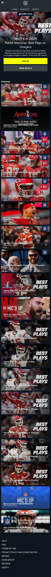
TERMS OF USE (9, 548)
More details (25, 68)
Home (14, 9)
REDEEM (6, 563)
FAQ (4, 544)
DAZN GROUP (8, 559)
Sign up (25, 61)
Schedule (24, 9)
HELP (4, 540)
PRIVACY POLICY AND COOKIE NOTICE (20, 552)
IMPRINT (6, 556)
